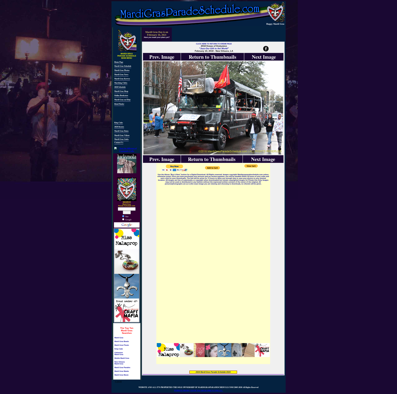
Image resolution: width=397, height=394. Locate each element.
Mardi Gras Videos (121, 135)
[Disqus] (213, 224)
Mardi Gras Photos (121, 70)
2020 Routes (119, 126)
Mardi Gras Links (121, 139)
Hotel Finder (119, 104)
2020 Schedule (120, 87)
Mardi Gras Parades (122, 367)
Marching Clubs (120, 83)
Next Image (264, 56)
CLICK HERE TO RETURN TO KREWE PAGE (214, 44)
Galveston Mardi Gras (118, 353)
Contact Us (118, 142)
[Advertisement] (123, 113)
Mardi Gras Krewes (122, 78)
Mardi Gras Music (121, 375)
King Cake (118, 122)
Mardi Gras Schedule (122, 66)
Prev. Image (161, 56)
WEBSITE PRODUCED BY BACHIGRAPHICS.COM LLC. (198, 390)
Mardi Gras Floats (121, 345)
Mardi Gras (118, 338)
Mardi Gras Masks (121, 371)
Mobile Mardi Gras (121, 358)
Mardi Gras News (121, 74)
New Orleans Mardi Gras (119, 363)
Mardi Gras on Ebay (122, 99)
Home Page (118, 62)
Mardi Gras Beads (121, 341)
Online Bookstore (121, 95)
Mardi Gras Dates (121, 131)
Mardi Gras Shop (121, 91)
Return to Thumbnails (212, 56)
